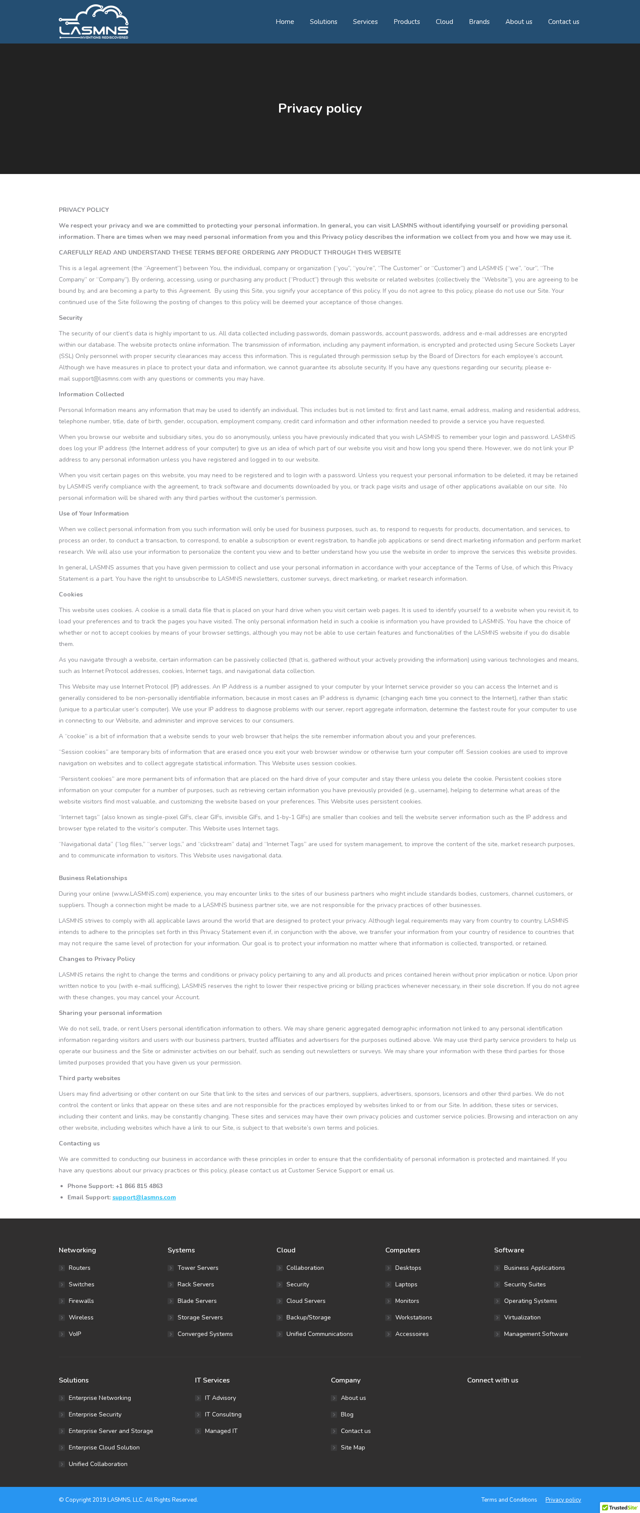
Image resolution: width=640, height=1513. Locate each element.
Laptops (406, 1284)
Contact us (356, 1431)
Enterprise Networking (100, 1398)
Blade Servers (197, 1301)
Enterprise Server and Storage (111, 1431)
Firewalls (81, 1301)
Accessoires (412, 1334)
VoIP (75, 1334)
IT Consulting (223, 1414)
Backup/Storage (308, 1317)
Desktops (408, 1268)
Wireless (81, 1317)
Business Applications (534, 1268)
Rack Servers (196, 1284)
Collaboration (305, 1268)
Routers (80, 1268)
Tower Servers (198, 1268)
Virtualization (522, 1317)
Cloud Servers (306, 1301)
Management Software (536, 1334)
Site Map (353, 1447)
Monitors (407, 1301)
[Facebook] (469, 1403)
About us (353, 1398)
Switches (81, 1284)
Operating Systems (530, 1301)
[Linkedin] (480, 1403)
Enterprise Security (95, 1414)
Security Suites (525, 1284)
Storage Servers (200, 1317)
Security (297, 1284)
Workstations (413, 1317)
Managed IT (221, 1431)
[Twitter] (475, 1403)
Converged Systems (205, 1334)
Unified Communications (319, 1334)
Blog (347, 1414)
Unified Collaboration (98, 1464)
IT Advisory (220, 1398)
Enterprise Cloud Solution (104, 1447)
